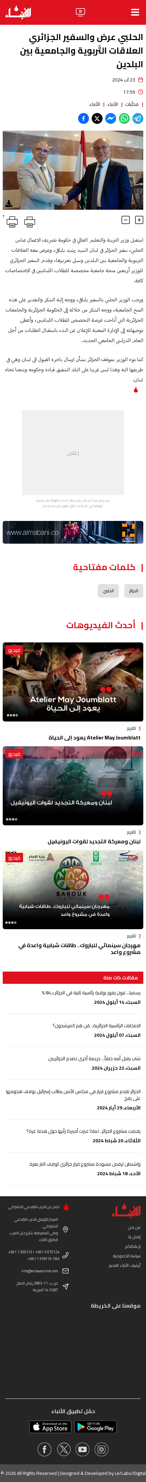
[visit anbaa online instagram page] (101, 1449)
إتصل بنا (134, 1237)
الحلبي (108, 591)
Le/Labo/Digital (130, 1473)
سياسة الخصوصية (127, 1256)
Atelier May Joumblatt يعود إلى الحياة (95, 737)
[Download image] (8, 203)
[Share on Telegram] (137, 118)
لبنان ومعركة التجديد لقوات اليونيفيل (94, 841)
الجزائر (133, 591)
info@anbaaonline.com (39, 1271)
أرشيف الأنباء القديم (125, 1265)
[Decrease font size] (126, 220)
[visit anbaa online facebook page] (44, 1449)
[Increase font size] (139, 220)
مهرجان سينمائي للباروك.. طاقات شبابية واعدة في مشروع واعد (79, 948)
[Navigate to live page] (80, 12)
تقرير (131, 728)
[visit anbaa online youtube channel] (82, 1449)
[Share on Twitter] (97, 118)
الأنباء (112, 104)
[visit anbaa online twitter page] (63, 1449)
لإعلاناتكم (133, 1246)
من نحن (134, 1227)
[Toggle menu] (135, 12)
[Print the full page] (28, 220)
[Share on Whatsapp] (124, 118)
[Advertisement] (73, 452)
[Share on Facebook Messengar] (110, 118)
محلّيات (132, 104)
